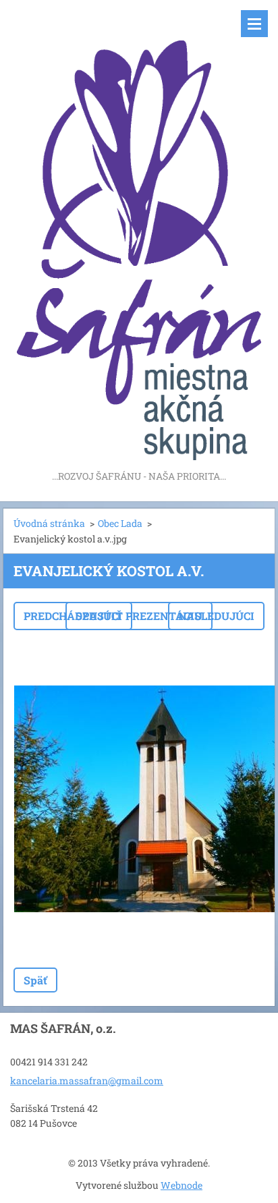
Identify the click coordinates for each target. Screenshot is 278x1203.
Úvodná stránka (49, 523)
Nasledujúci (216, 616)
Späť (35, 980)
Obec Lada (120, 523)
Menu (254, 23)
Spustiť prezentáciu (139, 616)
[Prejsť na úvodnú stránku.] (139, 234)
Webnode (181, 1185)
